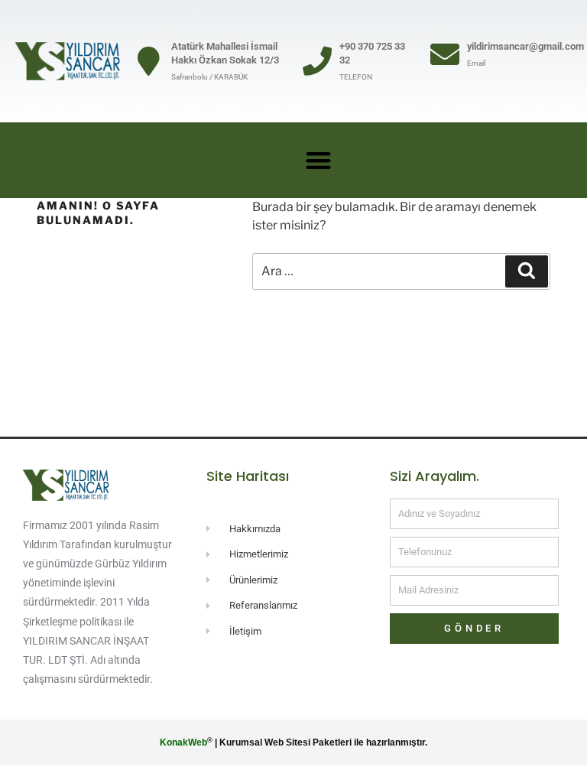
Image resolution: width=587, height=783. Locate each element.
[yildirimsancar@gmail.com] (444, 54)
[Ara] (526, 271)
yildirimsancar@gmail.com (525, 46)
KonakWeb (183, 742)
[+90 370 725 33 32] (317, 61)
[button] (318, 160)
